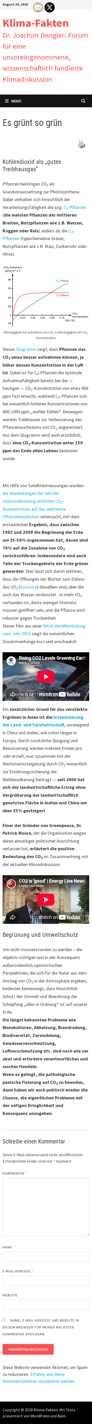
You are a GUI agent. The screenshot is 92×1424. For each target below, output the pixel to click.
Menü (16, 100)
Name (9, 1247)
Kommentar (15, 1173)
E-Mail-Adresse (18, 1271)
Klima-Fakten (36, 23)
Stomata (28, 587)
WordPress (40, 1415)
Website (10, 1295)
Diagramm (26, 349)
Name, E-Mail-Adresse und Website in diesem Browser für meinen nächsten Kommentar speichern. (41, 1327)
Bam (61, 1415)
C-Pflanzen (75, 207)
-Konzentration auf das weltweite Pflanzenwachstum (34, 509)
